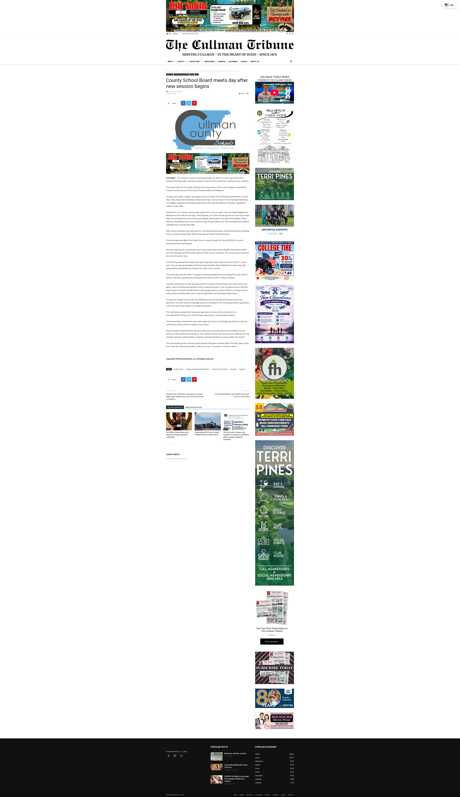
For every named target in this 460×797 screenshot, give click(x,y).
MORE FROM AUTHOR (193, 407)
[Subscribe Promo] (274, 667)
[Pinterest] (194, 103)
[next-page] (171, 444)
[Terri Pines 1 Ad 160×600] (274, 513)
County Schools (178, 369)
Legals (283, 795)
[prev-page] (167, 444)
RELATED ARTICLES (174, 407)
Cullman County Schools (189, 71)
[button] (291, 61)
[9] (207, 163)
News (191, 74)
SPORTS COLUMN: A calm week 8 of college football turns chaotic (236, 778)
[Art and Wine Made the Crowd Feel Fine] (217, 767)
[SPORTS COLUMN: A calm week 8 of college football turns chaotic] (217, 779)
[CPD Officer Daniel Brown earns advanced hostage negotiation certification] (179, 421)
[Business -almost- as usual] (217, 756)
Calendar (276, 795)
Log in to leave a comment (176, 458)
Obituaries (258, 795)
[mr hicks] (274, 720)
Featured (242, 369)
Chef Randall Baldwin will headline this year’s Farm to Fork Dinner (232, 395)
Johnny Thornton (175, 91)
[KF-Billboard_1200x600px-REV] (274, 698)
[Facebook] (287, 33)
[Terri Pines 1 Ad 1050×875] (274, 184)
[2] (274, 221)
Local (196, 74)
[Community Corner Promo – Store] (274, 419)
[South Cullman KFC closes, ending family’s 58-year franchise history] (208, 421)
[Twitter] (292, 33)
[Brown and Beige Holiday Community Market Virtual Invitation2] (274, 136)
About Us (291, 795)
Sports (242, 795)
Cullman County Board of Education (197, 369)
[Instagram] (289, 33)
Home (168, 71)
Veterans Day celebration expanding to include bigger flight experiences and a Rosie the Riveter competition (185, 396)
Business (198, 429)
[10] (230, 16)
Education (175, 71)
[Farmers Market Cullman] (274, 373)
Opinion (267, 795)
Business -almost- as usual (235, 753)
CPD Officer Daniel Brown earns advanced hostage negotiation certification (177, 434)
